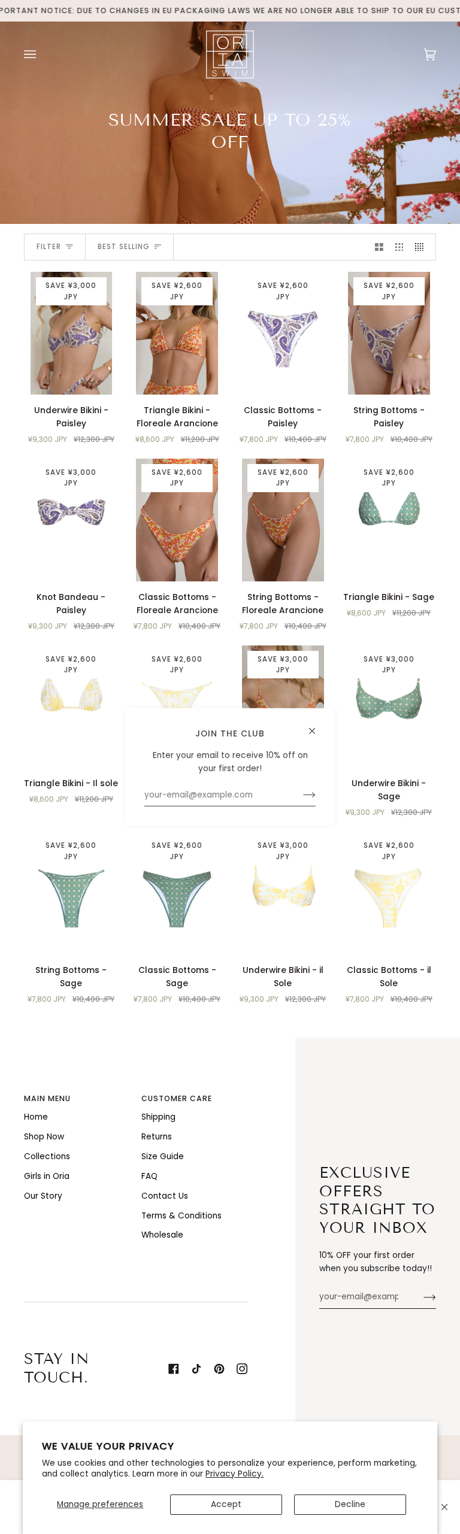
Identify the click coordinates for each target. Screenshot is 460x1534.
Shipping (158, 1117)
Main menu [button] (47, 1098)
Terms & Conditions (181, 1215)
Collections (47, 1156)
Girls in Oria (46, 1176)
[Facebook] (173, 1368)
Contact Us (164, 1196)
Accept (226, 1504)
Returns (156, 1136)
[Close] (444, 1507)
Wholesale (162, 1235)
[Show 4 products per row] (422, 247)
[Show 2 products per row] (379, 247)
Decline (350, 1504)
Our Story (43, 1196)
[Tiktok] (196, 1368)
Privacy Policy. (234, 1474)
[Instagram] (242, 1368)
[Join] (420, 1296)
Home (36, 1117)
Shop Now (44, 1136)
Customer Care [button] (176, 1098)
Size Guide (162, 1156)
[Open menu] (42, 54)
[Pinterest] (219, 1368)
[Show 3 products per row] (399, 247)
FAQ (149, 1176)
